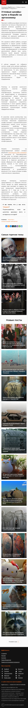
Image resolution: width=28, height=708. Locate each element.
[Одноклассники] (8, 226)
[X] (13, 226)
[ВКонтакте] (6, 226)
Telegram (6, 207)
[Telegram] (22, 226)
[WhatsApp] (19, 226)
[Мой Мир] (11, 226)
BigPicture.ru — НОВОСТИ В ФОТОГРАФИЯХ (13, 684)
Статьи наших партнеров (9, 221)
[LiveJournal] (15, 226)
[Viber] (17, 226)
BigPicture (11, 7)
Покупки (13, 8)
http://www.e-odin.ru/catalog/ (17, 152)
